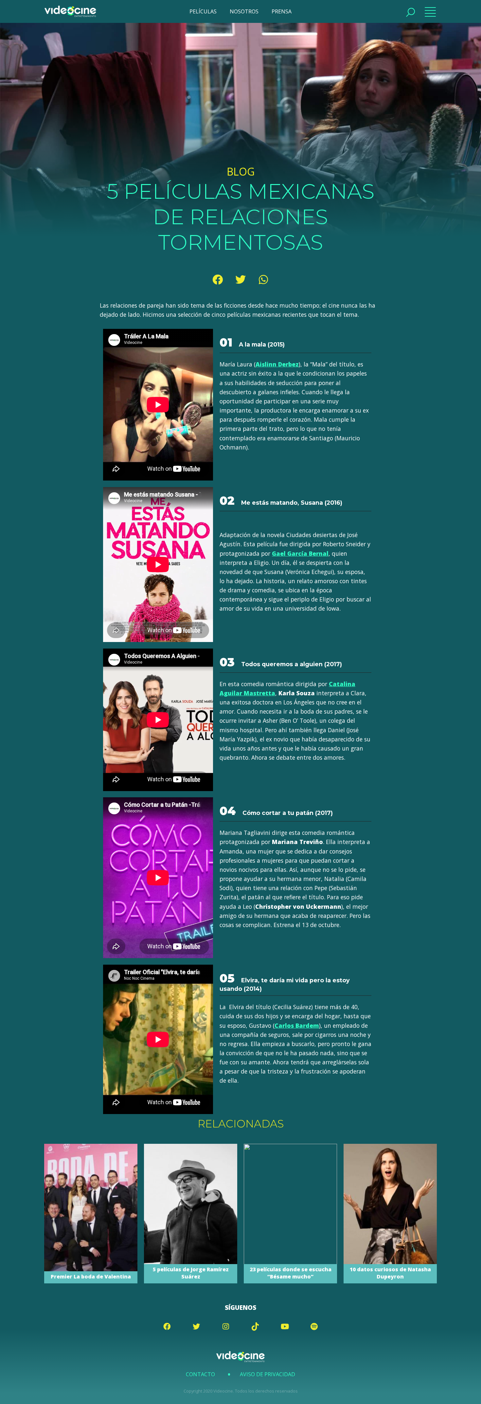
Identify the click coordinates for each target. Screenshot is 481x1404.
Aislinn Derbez (277, 364)
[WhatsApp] (263, 279)
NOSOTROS (244, 11)
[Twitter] (240, 279)
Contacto (200, 1374)
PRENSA (282, 11)
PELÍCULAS (203, 11)
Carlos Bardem (297, 1025)
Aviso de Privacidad (267, 1374)
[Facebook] (217, 279)
